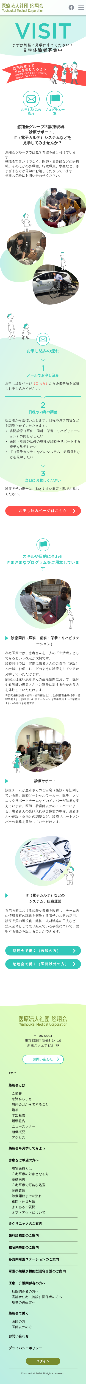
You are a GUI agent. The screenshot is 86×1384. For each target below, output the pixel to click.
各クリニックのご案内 (25, 1223)
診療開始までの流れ (27, 1196)
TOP (12, 1073)
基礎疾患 (18, 1179)
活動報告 (18, 1121)
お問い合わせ (43, 1059)
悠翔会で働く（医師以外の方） (41, 964)
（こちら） (40, 383)
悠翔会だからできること (30, 1104)
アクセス (18, 1137)
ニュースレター (24, 1126)
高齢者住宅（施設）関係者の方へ (37, 1297)
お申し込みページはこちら (43, 510)
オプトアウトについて (29, 1212)
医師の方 (18, 1321)
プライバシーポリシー (25, 1348)
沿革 (15, 1110)
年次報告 (18, 1115)
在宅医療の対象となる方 (30, 1174)
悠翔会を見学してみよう (27, 1148)
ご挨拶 (17, 1093)
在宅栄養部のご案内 (24, 1247)
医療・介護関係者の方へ (27, 1283)
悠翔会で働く (19, 1313)
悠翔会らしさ (22, 1099)
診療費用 (18, 1190)
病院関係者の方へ (25, 1291)
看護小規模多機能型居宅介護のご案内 (37, 1271)
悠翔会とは (17, 1085)
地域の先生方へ (24, 1302)
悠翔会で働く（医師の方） (37, 950)
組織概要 (18, 1132)
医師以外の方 (22, 1327)
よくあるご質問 (24, 1207)
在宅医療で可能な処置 (29, 1185)
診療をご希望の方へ (24, 1160)
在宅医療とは (22, 1168)
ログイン (43, 1361)
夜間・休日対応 (24, 1201)
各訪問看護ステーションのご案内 (34, 1259)
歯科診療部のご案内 (24, 1235)
